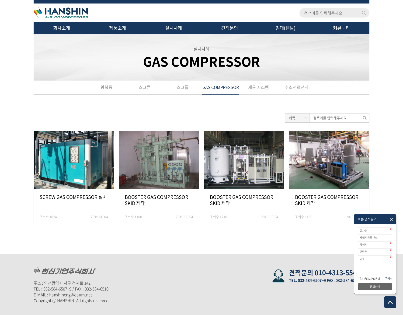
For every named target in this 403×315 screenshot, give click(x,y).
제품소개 (117, 28)
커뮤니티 (341, 28)
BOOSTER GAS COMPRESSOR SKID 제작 (156, 200)
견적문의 (229, 28)
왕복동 (106, 87)
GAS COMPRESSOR (220, 87)
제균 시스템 (258, 87)
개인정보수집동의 (370, 279)
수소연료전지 (297, 87)
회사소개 (61, 28)
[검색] (364, 117)
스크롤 (182, 87)
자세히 (388, 278)
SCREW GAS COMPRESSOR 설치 (73, 197)
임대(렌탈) (285, 28)
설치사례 (173, 28)
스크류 (144, 87)
